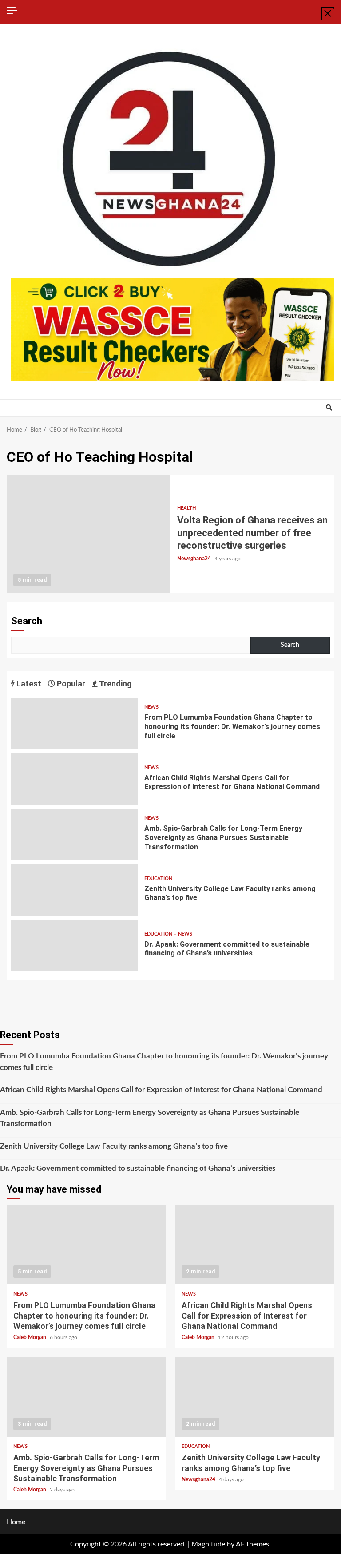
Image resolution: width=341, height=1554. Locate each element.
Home (16, 1522)
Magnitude (208, 1544)
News (151, 707)
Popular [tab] (70, 683)
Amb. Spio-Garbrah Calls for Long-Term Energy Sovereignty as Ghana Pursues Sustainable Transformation (74, 834)
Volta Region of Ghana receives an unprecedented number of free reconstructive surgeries (88, 534)
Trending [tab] (115, 683)
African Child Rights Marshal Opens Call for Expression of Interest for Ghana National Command (74, 779)
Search (26, 620)
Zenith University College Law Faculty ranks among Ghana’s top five (74, 890)
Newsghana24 (194, 558)
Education (158, 878)
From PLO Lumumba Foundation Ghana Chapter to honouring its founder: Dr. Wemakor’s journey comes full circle (74, 723)
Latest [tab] (28, 683)
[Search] (328, 408)
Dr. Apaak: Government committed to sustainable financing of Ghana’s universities (74, 945)
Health (186, 508)
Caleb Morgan (30, 1337)
